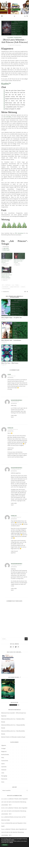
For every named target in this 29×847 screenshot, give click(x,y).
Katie (2, 817)
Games (3, 763)
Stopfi (9, 374)
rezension (23, 286)
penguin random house (14, 286)
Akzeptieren (5, 844)
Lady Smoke (6, 248)
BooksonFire (6, 291)
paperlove (10, 428)
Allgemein (10, 37)
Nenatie (3, 823)
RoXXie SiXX (4, 807)
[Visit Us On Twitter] (16, 647)
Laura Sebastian (5, 286)
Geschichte (3, 766)
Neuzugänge (4, 775)
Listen (2, 772)
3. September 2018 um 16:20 (13, 429)
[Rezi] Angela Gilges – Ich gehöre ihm (11, 317)
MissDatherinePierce (16, 400)
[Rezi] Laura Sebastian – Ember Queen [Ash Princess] (19, 261)
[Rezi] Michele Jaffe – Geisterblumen (11, 340)
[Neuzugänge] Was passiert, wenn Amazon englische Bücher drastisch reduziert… (6, 275)
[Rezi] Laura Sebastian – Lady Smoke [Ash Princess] (6, 261)
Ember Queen (6, 250)
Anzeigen (3, 748)
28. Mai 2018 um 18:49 (15, 401)
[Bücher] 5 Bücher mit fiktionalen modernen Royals (13, 737)
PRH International (19, 233)
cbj (12, 285)
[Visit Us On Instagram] (11, 647)
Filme (2, 757)
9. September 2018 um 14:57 (16, 517)
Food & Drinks (4, 760)
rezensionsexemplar (6, 288)
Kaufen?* (6, 83)
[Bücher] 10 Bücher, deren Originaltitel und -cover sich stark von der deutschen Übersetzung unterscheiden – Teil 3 (14, 801)
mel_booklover (4, 798)
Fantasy (17, 285)
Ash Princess (8, 285)
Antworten (10, 377)
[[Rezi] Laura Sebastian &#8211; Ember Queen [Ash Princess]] (19, 256)
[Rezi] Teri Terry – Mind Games (9, 363)
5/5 (2, 285)
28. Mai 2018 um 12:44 (11, 375)
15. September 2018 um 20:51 (16, 565)
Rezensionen (18, 37)
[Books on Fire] (14, 6)
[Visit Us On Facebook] (13, 647)
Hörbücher (3, 769)
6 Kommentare (18, 45)
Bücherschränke (5, 754)
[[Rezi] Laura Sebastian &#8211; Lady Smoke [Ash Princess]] (6, 256)
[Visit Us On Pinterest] (18, 647)
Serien (2, 782)
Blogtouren (4, 751)
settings (11, 842)
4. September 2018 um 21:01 (16, 469)
